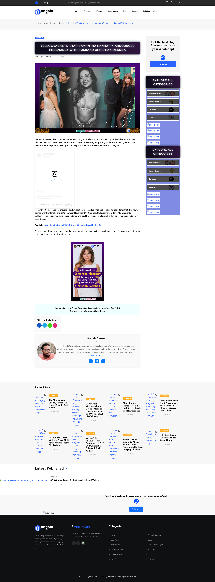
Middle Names (116, 545)
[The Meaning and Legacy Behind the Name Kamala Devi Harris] (40, 403)
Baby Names (113, 11)
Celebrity (60, 23)
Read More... (96, 355)
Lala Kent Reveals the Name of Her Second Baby (168, 437)
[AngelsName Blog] (44, 528)
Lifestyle (99, 11)
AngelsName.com (128, 576)
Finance (87, 11)
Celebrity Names (117, 549)
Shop (155, 11)
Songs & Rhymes (154, 535)
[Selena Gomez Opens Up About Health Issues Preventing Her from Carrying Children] (114, 444)
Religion (146, 11)
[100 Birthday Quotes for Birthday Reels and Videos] (23, 480)
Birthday (53, 477)
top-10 (113, 559)
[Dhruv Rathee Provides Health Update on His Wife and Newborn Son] (114, 406)
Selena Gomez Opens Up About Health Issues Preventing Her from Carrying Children (133, 445)
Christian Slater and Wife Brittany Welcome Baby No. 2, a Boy (74, 225)
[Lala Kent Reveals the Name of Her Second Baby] (151, 437)
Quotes (135, 11)
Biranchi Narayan (44, 57)
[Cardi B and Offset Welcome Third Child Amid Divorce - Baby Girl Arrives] (40, 441)
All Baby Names (49, 23)
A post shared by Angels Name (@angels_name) (54, 205)
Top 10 (125, 11)
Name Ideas (152, 549)
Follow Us (163, 64)
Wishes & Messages (155, 545)
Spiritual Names (117, 554)
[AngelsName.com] (81, 526)
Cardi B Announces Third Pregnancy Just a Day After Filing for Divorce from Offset (169, 406)
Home (38, 23)
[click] (163, 57)
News (76, 11)
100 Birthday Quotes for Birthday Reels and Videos (84, 3)
